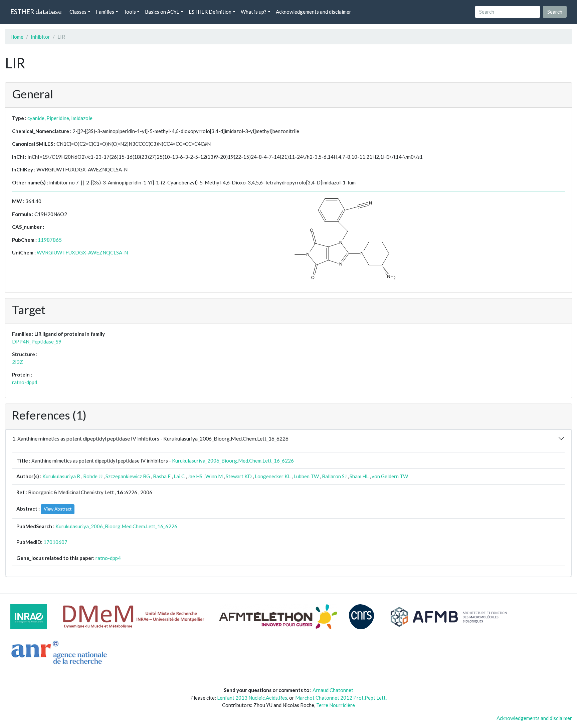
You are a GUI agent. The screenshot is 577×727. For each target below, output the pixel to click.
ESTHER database (35, 11)
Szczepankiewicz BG (128, 476)
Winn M (214, 476)
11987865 (50, 240)
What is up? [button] (253, 12)
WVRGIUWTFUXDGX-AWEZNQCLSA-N (82, 252)
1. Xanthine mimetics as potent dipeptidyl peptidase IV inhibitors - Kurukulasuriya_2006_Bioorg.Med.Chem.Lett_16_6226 (150, 438)
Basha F (162, 476)
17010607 (55, 542)
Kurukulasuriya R (61, 476)
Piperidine (57, 118)
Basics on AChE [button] (162, 12)
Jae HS (195, 476)
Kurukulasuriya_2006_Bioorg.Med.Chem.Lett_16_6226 (233, 461)
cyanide (35, 118)
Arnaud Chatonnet (333, 690)
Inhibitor (40, 37)
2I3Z (17, 362)
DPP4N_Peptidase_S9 (36, 341)
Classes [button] (77, 12)
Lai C (179, 476)
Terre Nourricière (335, 705)
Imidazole (81, 118)
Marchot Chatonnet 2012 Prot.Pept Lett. (341, 698)
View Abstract (57, 509)
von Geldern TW (390, 476)
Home (16, 37)
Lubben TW (306, 476)
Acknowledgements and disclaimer (313, 12)
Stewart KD (239, 476)
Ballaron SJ (334, 476)
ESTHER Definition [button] (210, 12)
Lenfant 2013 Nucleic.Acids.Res (252, 698)
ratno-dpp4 (24, 382)
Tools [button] (130, 12)
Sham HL (359, 476)
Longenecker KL (273, 476)
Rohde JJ (93, 476)
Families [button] (105, 12)
